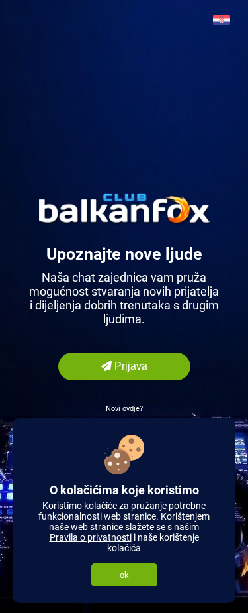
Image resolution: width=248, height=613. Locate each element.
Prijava (129, 366)
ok (124, 575)
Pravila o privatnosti (91, 537)
